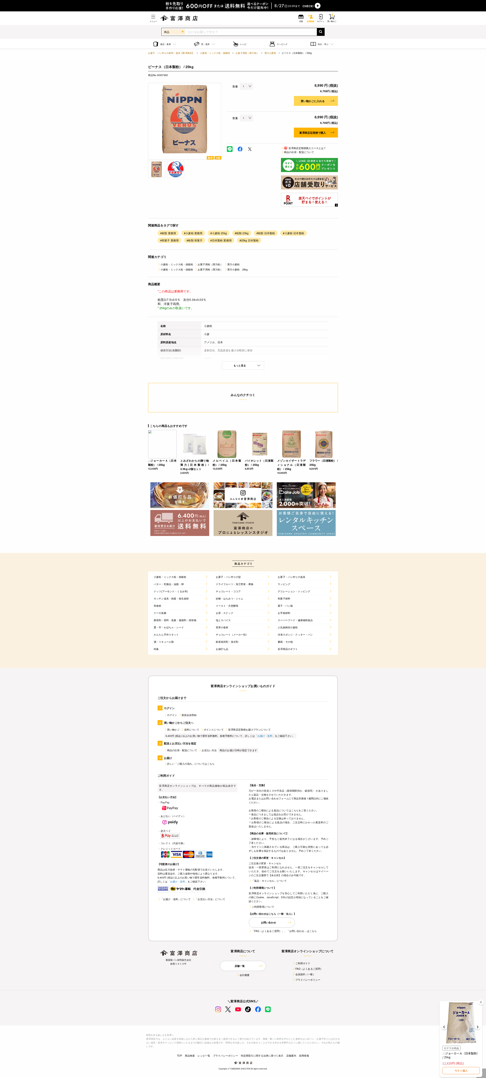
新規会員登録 (189, 715)
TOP (179, 1055)
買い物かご (173, 729)
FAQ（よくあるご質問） (309, 968)
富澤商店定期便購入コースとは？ (305, 148)
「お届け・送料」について (176, 899)
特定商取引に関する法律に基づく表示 (262, 1055)
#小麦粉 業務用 (193, 233)
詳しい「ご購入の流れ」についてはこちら (191, 763)
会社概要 (245, 975)
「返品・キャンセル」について (269, 880)
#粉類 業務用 (168, 233)
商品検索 (190, 1055)
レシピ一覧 (204, 1055)
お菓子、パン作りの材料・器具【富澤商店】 (171, 52)
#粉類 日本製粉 (265, 233)
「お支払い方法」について (210, 899)
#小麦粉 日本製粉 (293, 233)
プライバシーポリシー (307, 979)
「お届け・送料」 (265, 736)
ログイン (172, 715)
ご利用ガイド (302, 963)
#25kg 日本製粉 (249, 240)
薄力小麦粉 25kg (237, 269)
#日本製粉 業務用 (220, 240)
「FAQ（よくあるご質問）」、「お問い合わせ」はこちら (284, 931)
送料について (191, 729)
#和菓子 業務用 (169, 240)
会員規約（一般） (305, 974)
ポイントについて (214, 729)
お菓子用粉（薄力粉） (247, 52)
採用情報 (304, 1055)
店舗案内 (291, 1055)
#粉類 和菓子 (194, 240)
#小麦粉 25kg (218, 233)
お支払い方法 (209, 750)
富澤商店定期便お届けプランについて (249, 729)
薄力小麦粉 (270, 52)
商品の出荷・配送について (299, 152)
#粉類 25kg (242, 233)
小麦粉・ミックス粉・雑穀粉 (215, 52)
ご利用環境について (263, 906)
